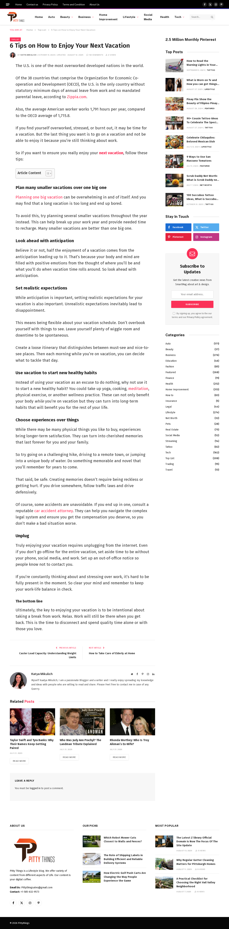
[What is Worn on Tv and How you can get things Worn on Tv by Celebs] (174, 84)
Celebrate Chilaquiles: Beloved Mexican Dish (201, 139)
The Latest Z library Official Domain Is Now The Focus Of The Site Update (197, 841)
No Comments (96, 55)
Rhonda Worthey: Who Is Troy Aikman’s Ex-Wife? (129, 742)
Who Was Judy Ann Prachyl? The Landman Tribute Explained (80, 742)
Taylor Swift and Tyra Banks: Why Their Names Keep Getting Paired (31, 744)
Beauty (65, 16)
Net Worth (206, 185)
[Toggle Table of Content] (47, 173)
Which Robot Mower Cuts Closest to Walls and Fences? (123, 839)
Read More (19, 761)
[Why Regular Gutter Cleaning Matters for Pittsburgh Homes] (164, 864)
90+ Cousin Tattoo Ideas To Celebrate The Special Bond (203, 120)
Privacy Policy (50, 4)
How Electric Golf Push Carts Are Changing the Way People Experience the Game (125, 876)
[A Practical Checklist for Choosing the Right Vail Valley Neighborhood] (164, 883)
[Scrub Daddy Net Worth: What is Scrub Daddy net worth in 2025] (174, 180)
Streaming (171, 441)
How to (169, 395)
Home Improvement (108, 17)
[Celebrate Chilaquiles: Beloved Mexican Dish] (174, 142)
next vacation (111, 152)
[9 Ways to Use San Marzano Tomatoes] (174, 161)
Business (84, 16)
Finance (169, 378)
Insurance (171, 401)
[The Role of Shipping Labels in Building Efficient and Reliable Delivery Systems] (92, 859)
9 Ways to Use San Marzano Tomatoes (199, 158)
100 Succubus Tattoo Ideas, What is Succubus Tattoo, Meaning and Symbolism (202, 197)
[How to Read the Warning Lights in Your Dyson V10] (174, 65)
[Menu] (7, 5)
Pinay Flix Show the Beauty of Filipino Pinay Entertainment (202, 101)
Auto (51, 16)
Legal (168, 406)
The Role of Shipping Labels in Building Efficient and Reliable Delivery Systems (123, 859)
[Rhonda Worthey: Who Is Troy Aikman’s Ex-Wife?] (132, 721)
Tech (177, 16)
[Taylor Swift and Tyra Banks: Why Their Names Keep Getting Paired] (32, 721)
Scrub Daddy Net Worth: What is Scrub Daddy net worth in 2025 (202, 178)
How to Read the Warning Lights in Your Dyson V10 (201, 63)
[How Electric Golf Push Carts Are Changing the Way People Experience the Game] (92, 877)
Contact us (32, 4)
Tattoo (211, 70)
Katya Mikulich (28, 55)
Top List (15, 39)
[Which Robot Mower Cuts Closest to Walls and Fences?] (92, 841)
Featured (210, 108)
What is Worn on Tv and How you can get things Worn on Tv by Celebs (202, 82)
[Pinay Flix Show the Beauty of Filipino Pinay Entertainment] (174, 104)
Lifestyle (129, 16)
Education (171, 360)
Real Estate (172, 429)
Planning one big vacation (39, 197)
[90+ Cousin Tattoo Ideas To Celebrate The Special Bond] (174, 123)
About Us (94, 4)
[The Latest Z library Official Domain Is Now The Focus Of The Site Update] (164, 841)
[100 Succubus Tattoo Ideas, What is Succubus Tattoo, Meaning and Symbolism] (174, 199)
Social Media (148, 17)
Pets (168, 423)
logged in (35, 788)
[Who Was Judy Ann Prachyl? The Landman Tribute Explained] (82, 721)
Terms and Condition (73, 4)
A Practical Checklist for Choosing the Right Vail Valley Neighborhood (195, 882)
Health (164, 16)
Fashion (169, 366)
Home (18, 4)
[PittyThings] (15, 17)
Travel (169, 469)
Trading (169, 464)
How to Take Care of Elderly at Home (112, 653)
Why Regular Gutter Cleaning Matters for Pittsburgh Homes (195, 861)
